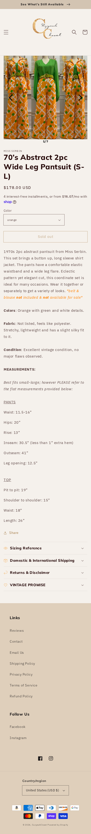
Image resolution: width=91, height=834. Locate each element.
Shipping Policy (22, 663)
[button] (6, 32)
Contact (16, 641)
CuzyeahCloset (39, 824)
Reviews (17, 630)
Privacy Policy (21, 674)
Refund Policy (21, 696)
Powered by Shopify (58, 824)
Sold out (45, 236)
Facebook (17, 727)
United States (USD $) (42, 790)
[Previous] (11, 97)
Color (8, 211)
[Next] (80, 97)
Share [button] (14, 532)
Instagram (18, 738)
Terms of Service (24, 685)
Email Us (17, 652)
